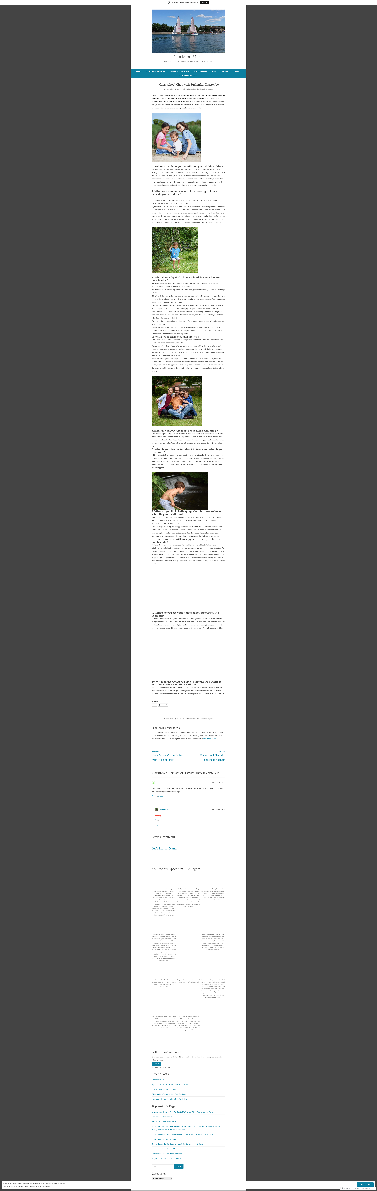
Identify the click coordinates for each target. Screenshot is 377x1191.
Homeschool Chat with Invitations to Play (167, 1155)
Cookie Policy (46, 1186)
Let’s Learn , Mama (164, 865)
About (138, 71)
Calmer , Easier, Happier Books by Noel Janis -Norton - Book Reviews (177, 1160)
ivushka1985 (169, 89)
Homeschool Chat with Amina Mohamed (167, 1170)
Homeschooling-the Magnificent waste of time (169, 1115)
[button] (164, 911)
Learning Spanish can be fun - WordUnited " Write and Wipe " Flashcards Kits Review (183, 1128)
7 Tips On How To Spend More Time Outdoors (169, 1110)
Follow (156, 1080)
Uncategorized (208, 89)
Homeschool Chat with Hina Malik (164, 1165)
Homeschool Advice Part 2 (162, 1133)
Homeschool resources (188, 76)
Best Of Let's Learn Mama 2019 (164, 1138)
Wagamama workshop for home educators (167, 1175)
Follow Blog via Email (166, 1068)
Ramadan (225, 71)
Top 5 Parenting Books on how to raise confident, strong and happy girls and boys (182, 1151)
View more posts (209, 738)
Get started (204, 2)
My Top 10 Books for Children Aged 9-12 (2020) (170, 1101)
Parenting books (200, 71)
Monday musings (158, 1096)
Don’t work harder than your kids (164, 1105)
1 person (160, 796)
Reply (153, 801)
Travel (236, 71)
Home (214, 71)
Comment (218, 853)
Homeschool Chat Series (155, 71)
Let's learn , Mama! (188, 56)
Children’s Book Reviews (179, 71)
